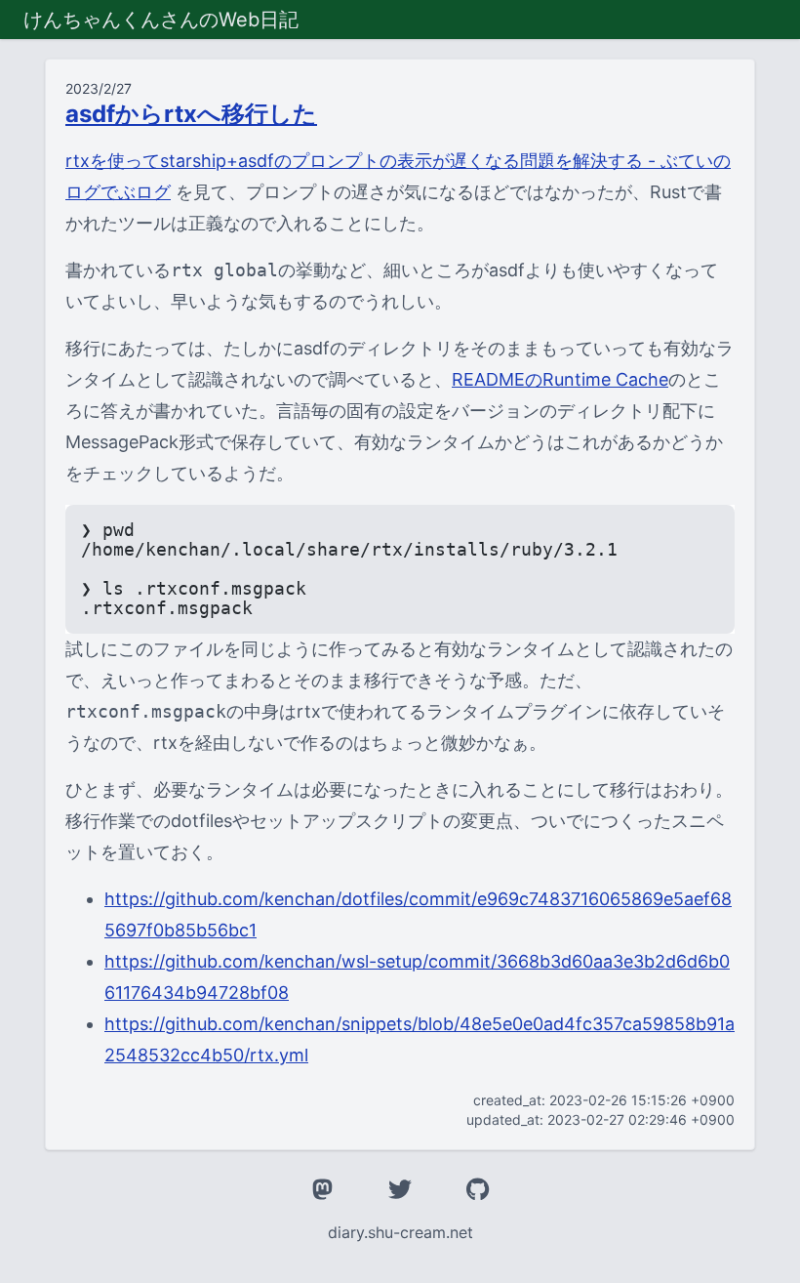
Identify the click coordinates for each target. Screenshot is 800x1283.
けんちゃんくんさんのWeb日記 (161, 19)
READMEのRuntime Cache (560, 379)
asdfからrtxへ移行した (191, 114)
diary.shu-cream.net (400, 1232)
